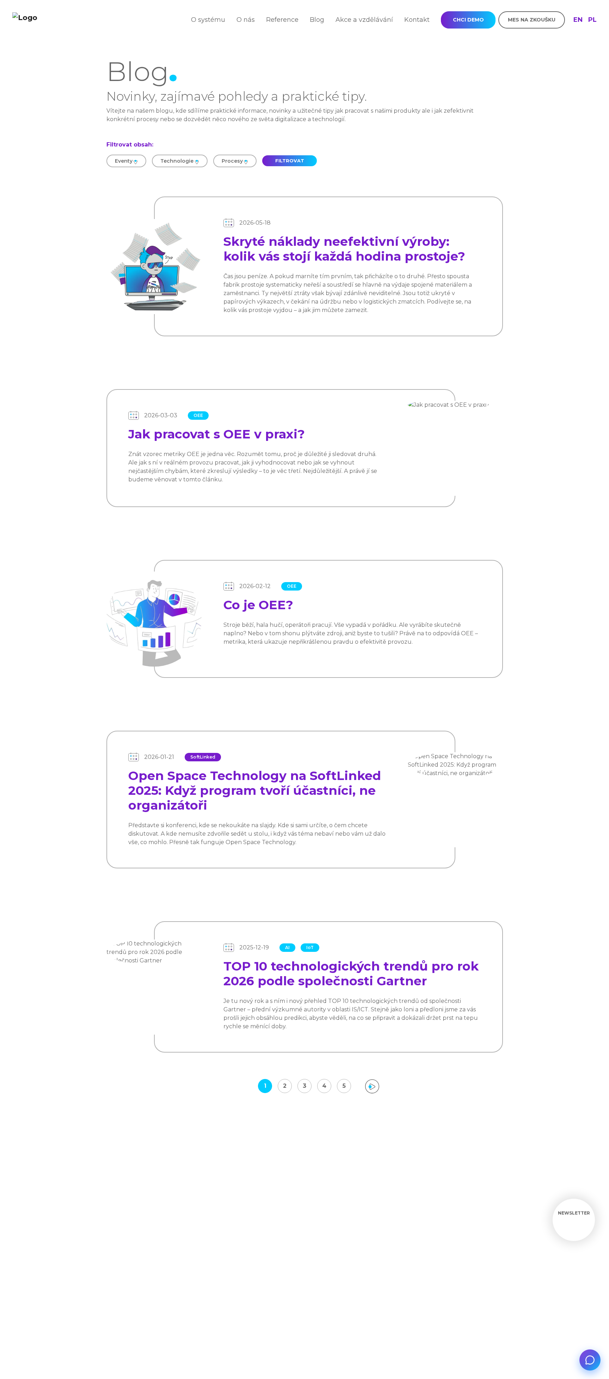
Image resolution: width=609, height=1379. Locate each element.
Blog (317, 20)
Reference (282, 20)
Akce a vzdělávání (364, 20)
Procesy (232, 161)
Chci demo (468, 20)
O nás (245, 20)
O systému (208, 20)
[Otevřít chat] (590, 1360)
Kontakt (417, 20)
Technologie (176, 161)
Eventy (124, 161)
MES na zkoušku (531, 20)
